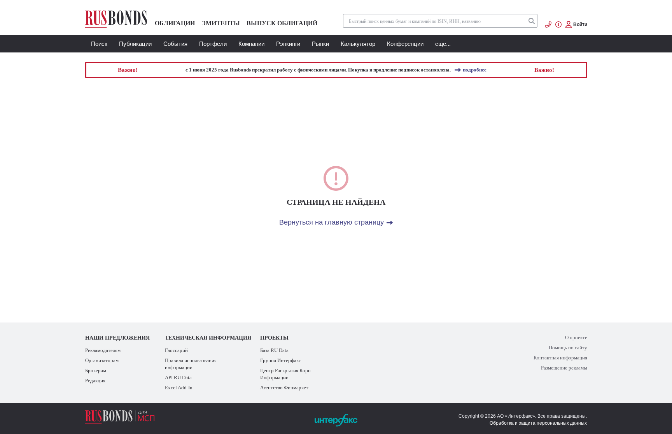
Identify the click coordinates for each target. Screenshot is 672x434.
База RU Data (274, 350)
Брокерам (95, 370)
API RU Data (178, 377)
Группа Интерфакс (280, 360)
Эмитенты (220, 23)
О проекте (576, 337)
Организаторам (102, 360)
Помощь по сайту (568, 347)
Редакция (95, 380)
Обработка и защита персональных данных (538, 423)
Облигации (175, 23)
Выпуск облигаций (282, 23)
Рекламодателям (103, 350)
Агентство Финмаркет (284, 387)
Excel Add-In (178, 387)
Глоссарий (176, 350)
